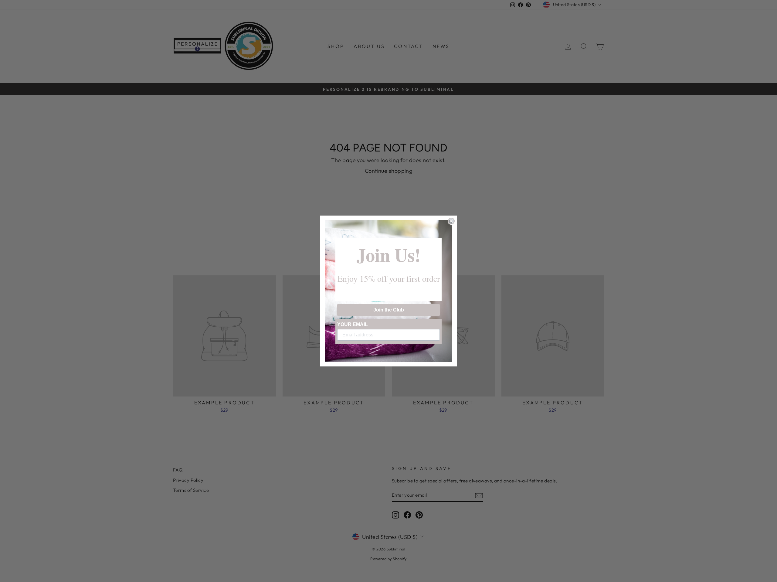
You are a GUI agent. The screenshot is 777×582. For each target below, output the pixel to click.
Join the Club (388, 309)
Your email (352, 324)
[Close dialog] (451, 221)
